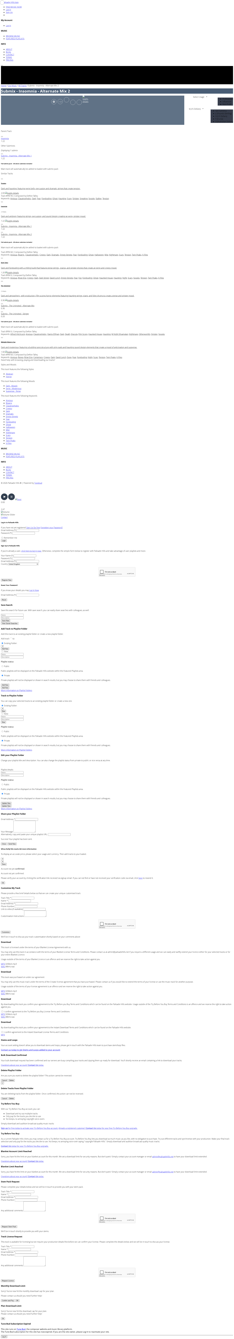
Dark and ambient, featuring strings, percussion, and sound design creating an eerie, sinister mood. (43, 216)
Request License (8, 1281)
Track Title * (6, 898)
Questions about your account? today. (22, 1065)
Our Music (12, 85)
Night (124, 278)
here (140, 878)
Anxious (13, 198)
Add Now (5, 649)
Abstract (9, 374)
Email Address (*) (8, 530)
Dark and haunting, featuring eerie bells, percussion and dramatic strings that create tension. (40, 188)
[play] (4, 499)
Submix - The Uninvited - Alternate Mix (17, 305)
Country (4, 564)
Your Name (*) (7, 555)
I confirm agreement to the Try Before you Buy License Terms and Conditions (37, 1011)
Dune (69, 357)
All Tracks (22, 85)
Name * (4, 900)
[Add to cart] (79, 102)
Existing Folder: (10, 643)
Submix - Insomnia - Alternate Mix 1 (16, 155)
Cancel (4, 1080)
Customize (6, 932)
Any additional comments (12, 1210)
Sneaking (84, 198)
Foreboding (47, 198)
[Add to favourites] (72, 102)
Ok (3, 883)
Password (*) (6, 533)
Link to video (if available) (12, 909)
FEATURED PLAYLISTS (15, 38)
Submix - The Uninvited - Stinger (15, 313)
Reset (4, 600)
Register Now (6, 580)
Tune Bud (21, 1329)
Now (3, 711)
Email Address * (8, 819)
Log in (8, 9)
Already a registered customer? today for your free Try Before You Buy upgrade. (97, 1128)
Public (6, 666)
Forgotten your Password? (52, 527)
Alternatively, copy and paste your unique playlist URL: (24, 834)
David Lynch (55, 278)
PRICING (9, 60)
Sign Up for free (33, 527)
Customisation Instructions (12, 916)
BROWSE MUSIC (13, 36)
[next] (18, 499)
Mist (106, 254)
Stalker (99, 198)
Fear (39, 198)
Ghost (55, 198)
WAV (3, 966)
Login (4, 541)
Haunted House (106, 278)
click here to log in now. (31, 551)
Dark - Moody (11, 385)
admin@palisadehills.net (162, 1156)
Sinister (76, 198)
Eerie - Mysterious (13, 388)
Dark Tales (4, 263)
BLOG (8, 52)
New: (6, 651)
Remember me (10, 537)
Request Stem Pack (9, 1227)
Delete (11, 1080)
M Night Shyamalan (120, 334)
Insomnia (5, 138)
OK (17, 1300)
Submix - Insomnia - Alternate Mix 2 (16, 234)
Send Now (12, 844)
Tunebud (38, 483)
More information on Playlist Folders (16, 690)
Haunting (62, 198)
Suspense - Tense (13, 391)
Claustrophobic (24, 198)
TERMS (9, 57)
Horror (9, 376)
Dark (34, 198)
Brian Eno (22, 278)
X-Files (145, 254)
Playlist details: (7, 769)
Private (7, 675)
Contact (4, 517)
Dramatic (55, 254)
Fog (80, 278)
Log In (8, 25)
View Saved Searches (10, 623)
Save (4, 864)
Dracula (74, 334)
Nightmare (113, 254)
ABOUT (9, 49)
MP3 (3, 964)
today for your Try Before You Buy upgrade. (25, 1146)
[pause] (11, 499)
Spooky (91, 198)
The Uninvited (5, 286)
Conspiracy (38, 357)
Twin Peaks (136, 254)
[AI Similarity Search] (53, 101)
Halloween (99, 254)
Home (3, 85)
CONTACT (10, 54)
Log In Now (34, 590)
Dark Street (44, 278)
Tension (3, 183)
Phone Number (7, 906)
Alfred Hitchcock (17, 334)
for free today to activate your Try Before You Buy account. (29, 1128)
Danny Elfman (53, 334)
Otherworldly (144, 334)
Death (67, 334)
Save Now (5, 621)
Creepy (42, 254)
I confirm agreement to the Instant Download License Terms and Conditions (36, 1032)
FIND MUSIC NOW (14, 7)
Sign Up (9, 12)
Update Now (6, 803)
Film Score (83, 334)
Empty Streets (66, 254)
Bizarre (21, 254)
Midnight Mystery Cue (8, 342)
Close (4, 844)
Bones (20, 357)
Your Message (7, 831)
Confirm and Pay (8, 1300)
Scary (69, 198)
